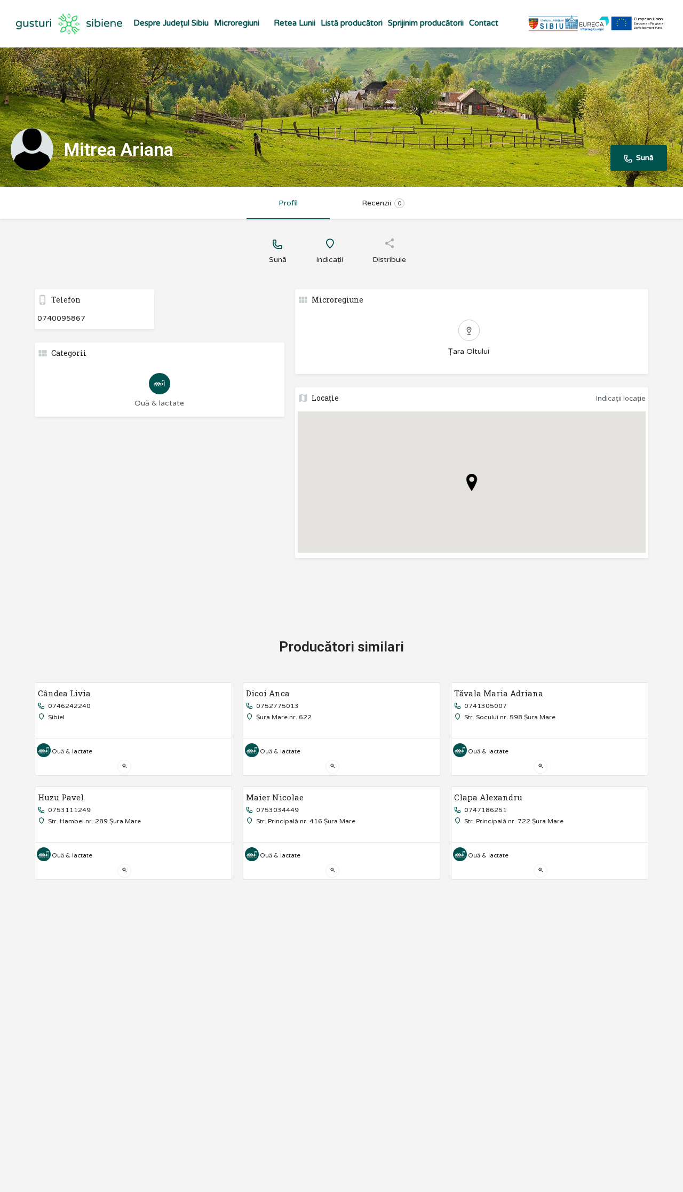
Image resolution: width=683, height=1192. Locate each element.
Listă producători (352, 23)
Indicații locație (621, 398)
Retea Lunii (294, 23)
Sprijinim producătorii (426, 23)
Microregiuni (236, 23)
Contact (483, 23)
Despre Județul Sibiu (171, 23)
